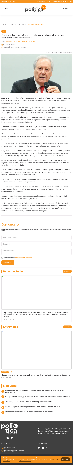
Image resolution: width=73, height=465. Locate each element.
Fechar (65, 459)
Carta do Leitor (57, 1)
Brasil (4, 31)
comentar (8, 262)
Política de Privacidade (23, 257)
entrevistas (5, 371)
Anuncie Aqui (67, 1)
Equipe (49, 1)
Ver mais (66, 271)
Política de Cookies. (25, 461)
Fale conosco (41, 1)
